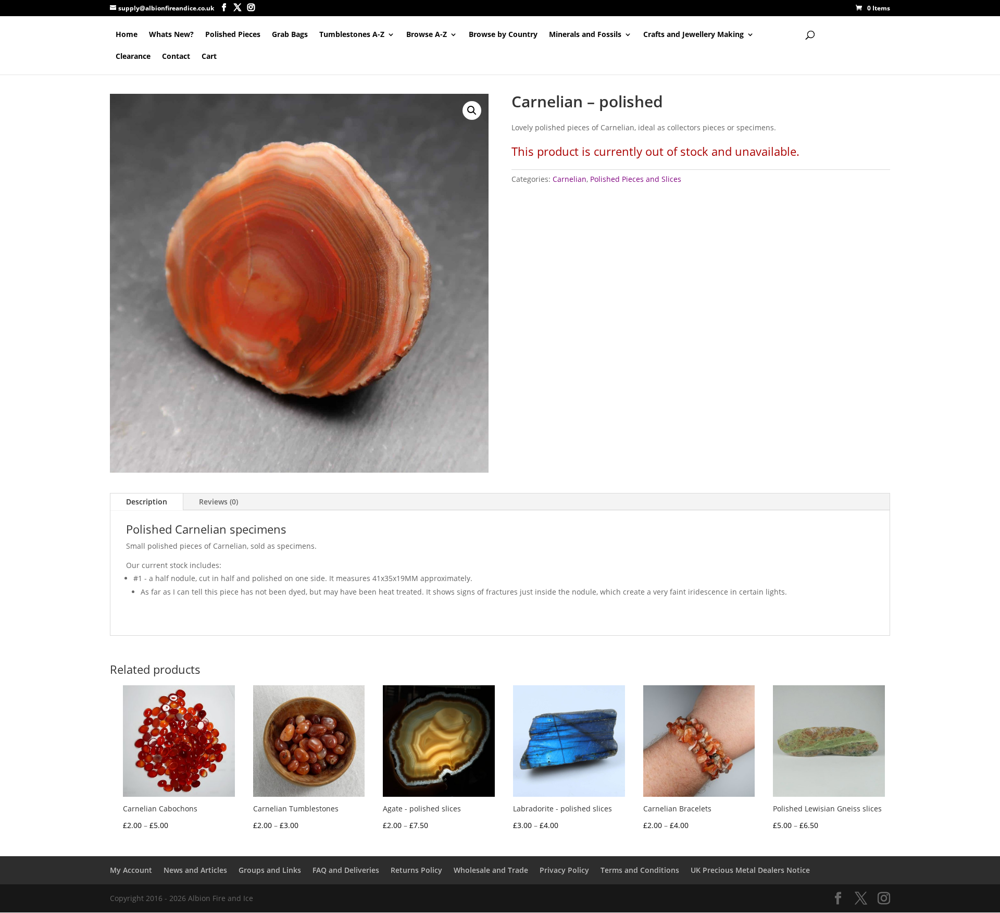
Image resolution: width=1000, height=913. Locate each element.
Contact (176, 57)
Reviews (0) (218, 502)
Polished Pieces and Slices (635, 179)
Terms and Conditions (640, 870)
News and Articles (195, 870)
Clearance (133, 57)
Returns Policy (416, 870)
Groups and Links (270, 870)
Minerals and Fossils (585, 35)
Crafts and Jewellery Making (693, 35)
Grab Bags (290, 35)
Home (127, 35)
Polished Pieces (232, 35)
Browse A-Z (426, 35)
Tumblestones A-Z (351, 35)
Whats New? (171, 35)
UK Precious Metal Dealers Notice (750, 870)
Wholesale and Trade (491, 870)
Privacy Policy (564, 870)
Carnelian (569, 179)
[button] (472, 110)
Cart (209, 57)
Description (146, 502)
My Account (131, 870)
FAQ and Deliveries (345, 870)
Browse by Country (503, 35)
